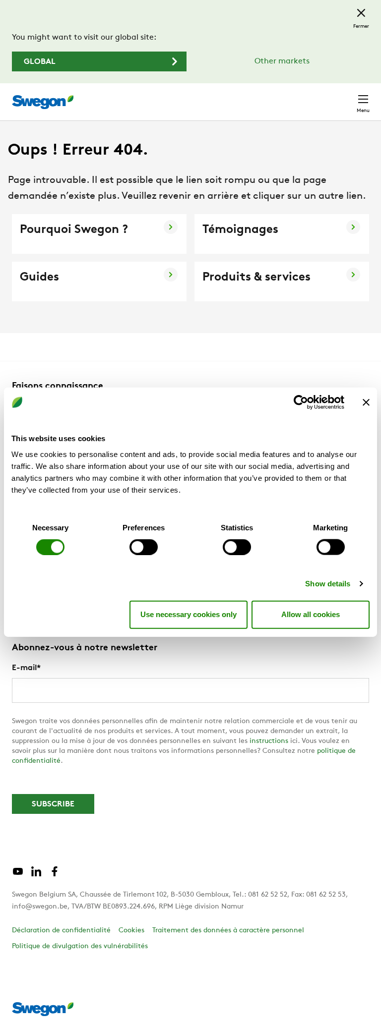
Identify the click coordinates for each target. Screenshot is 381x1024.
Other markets (282, 61)
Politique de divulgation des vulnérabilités (80, 946)
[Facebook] (55, 875)
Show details (327, 583)
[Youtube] (18, 875)
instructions (269, 741)
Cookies (131, 930)
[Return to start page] (42, 102)
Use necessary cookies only (188, 614)
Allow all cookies (310, 614)
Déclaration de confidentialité (61, 930)
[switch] (143, 547)
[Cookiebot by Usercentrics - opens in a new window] (300, 402)
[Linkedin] (36, 875)
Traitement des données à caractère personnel (228, 930)
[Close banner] (366, 402)
